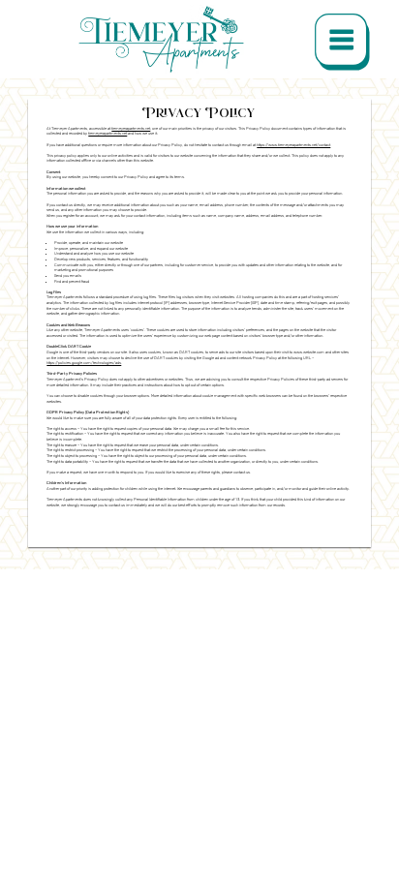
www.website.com (308, 352)
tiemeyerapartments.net (130, 128)
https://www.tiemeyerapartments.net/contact (293, 144)
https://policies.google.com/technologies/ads (83, 362)
